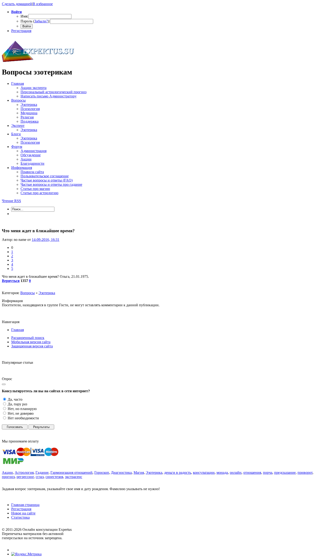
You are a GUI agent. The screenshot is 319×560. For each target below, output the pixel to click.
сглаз (40, 477)
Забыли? (41, 21)
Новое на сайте (23, 513)
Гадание (42, 472)
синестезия (54, 477)
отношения (252, 472)
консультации (204, 472)
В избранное (43, 4)
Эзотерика (47, 293)
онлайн (235, 472)
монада (222, 472)
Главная (17, 330)
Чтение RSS (11, 201)
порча (267, 472)
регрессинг (25, 477)
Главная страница (25, 505)
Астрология (24, 472)
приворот (305, 472)
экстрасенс (73, 477)
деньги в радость (177, 472)
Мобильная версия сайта (30, 342)
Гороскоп (101, 472)
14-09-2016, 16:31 (45, 240)
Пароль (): (35, 21)
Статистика (20, 517)
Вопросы (27, 293)
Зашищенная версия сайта (32, 346)
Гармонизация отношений (71, 472)
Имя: (24, 16)
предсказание (285, 472)
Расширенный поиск (27, 338)
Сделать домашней (17, 4)
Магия (139, 472)
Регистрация (21, 31)
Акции (7, 472)
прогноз (8, 477)
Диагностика (121, 472)
